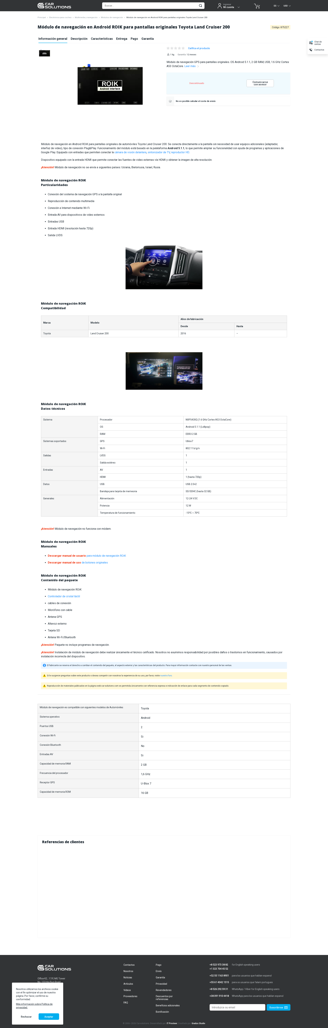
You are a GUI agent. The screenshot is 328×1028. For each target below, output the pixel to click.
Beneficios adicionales (168, 1005)
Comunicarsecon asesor (260, 83)
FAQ (126, 1002)
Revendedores (164, 990)
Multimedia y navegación (86, 17)
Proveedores (130, 996)
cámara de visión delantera (130, 152)
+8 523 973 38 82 (219, 964)
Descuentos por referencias (164, 998)
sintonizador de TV (159, 152)
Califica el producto (199, 48)
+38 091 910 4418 (219, 996)
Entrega (121, 38)
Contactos (129, 964)
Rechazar (26, 1016)
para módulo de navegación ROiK (87, 555)
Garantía (147, 38)
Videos (127, 990)
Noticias (128, 977)
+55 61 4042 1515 (219, 982)
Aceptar (48, 1016)
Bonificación (162, 1011)
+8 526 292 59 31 (219, 989)
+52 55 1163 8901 (219, 975)
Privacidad (161, 983)
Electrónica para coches (60, 17)
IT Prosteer (172, 1023)
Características (102, 38)
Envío (159, 971)
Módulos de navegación (112, 17)
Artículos (128, 983)
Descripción (79, 38)
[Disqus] (164, 890)
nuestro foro (166, 675)
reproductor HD (180, 152)
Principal (42, 17)
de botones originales (78, 562)
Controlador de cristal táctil (64, 596)
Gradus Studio (198, 1023)
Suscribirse (276, 1007)
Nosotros (128, 971)
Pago (134, 38)
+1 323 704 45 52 (219, 969)
